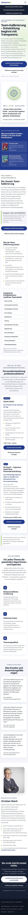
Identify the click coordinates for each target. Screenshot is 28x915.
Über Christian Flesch (12, 909)
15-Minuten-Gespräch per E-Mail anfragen (14, 71)
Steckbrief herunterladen (14, 447)
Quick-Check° (14, 906)
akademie (6, 2)
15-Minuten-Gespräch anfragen (14, 453)
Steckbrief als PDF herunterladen (14, 228)
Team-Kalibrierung (5, 906)
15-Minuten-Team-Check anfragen (14, 233)
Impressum (4, 911)
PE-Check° (21, 906)
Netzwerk (3, 909)
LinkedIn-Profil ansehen (8, 850)
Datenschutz (11, 911)
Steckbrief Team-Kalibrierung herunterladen (14, 64)
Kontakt (20, 909)
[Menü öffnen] (25, 2)
